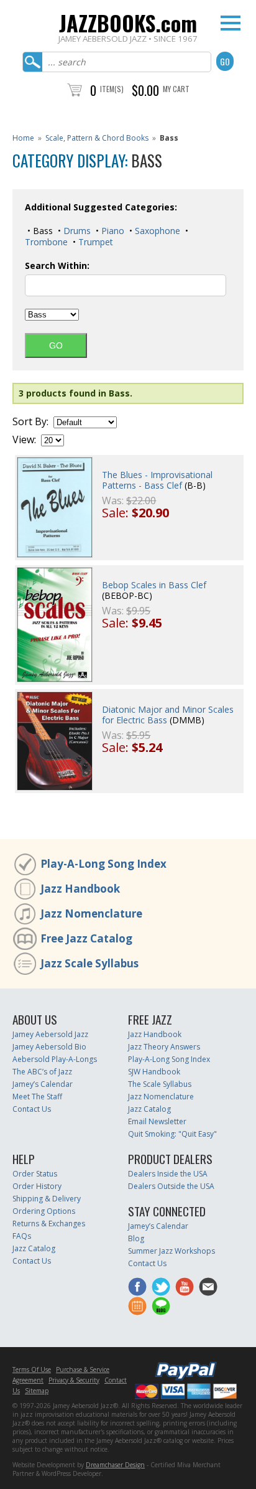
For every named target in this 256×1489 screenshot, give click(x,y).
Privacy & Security (73, 1380)
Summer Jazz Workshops (171, 1251)
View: (24, 439)
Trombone (46, 242)
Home (23, 138)
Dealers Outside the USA (171, 1186)
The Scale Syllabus (159, 1084)
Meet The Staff (37, 1096)
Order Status (34, 1173)
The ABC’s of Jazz (42, 1071)
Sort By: (30, 421)
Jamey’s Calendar (42, 1084)
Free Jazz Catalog (86, 938)
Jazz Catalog (149, 1109)
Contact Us (31, 1109)
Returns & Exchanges (48, 1223)
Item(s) (112, 88)
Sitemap (36, 1390)
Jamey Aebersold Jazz (50, 1034)
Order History (37, 1186)
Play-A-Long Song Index (103, 864)
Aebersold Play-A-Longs (54, 1059)
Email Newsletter (157, 1121)
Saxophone (156, 231)
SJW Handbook (154, 1071)
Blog (136, 1238)
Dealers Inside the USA (168, 1173)
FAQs (21, 1236)
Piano (111, 231)
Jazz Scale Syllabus (89, 963)
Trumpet (94, 242)
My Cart (176, 88)
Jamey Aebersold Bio (49, 1046)
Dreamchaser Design (115, 1464)
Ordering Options (43, 1211)
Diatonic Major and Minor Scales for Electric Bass (168, 714)
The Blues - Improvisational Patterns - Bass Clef (157, 480)
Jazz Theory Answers (164, 1046)
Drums (76, 231)
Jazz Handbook (80, 888)
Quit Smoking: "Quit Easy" (172, 1134)
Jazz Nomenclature (91, 913)
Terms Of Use (31, 1369)
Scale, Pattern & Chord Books (97, 138)
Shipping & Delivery (46, 1198)
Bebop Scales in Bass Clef (154, 585)
